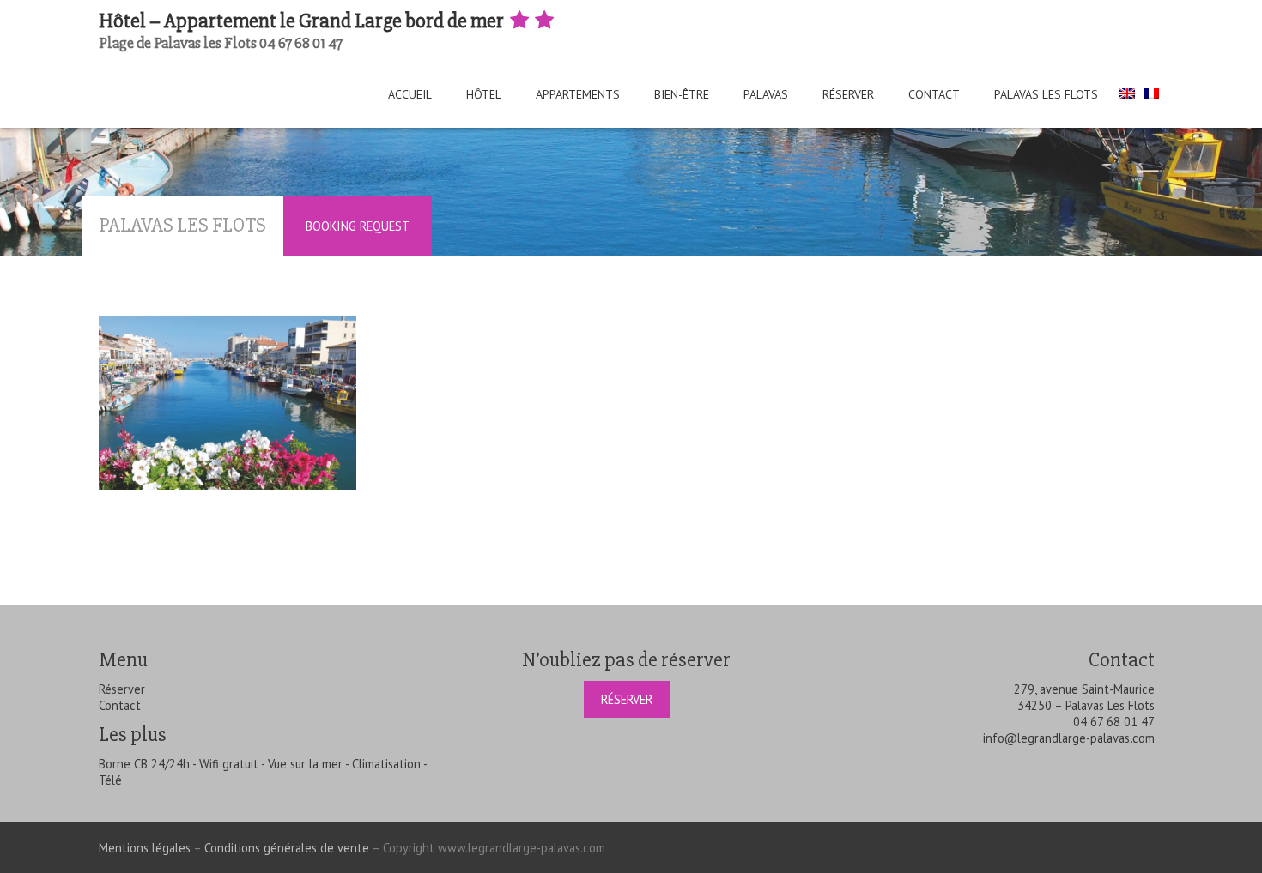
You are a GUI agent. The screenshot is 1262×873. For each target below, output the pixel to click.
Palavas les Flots (1046, 94)
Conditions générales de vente (286, 848)
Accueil (410, 94)
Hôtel (483, 94)
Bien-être (681, 94)
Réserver (848, 94)
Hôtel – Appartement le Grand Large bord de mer (303, 21)
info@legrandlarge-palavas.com (1069, 738)
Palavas (765, 94)
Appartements (578, 94)
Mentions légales (145, 848)
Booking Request (358, 226)
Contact (934, 94)
